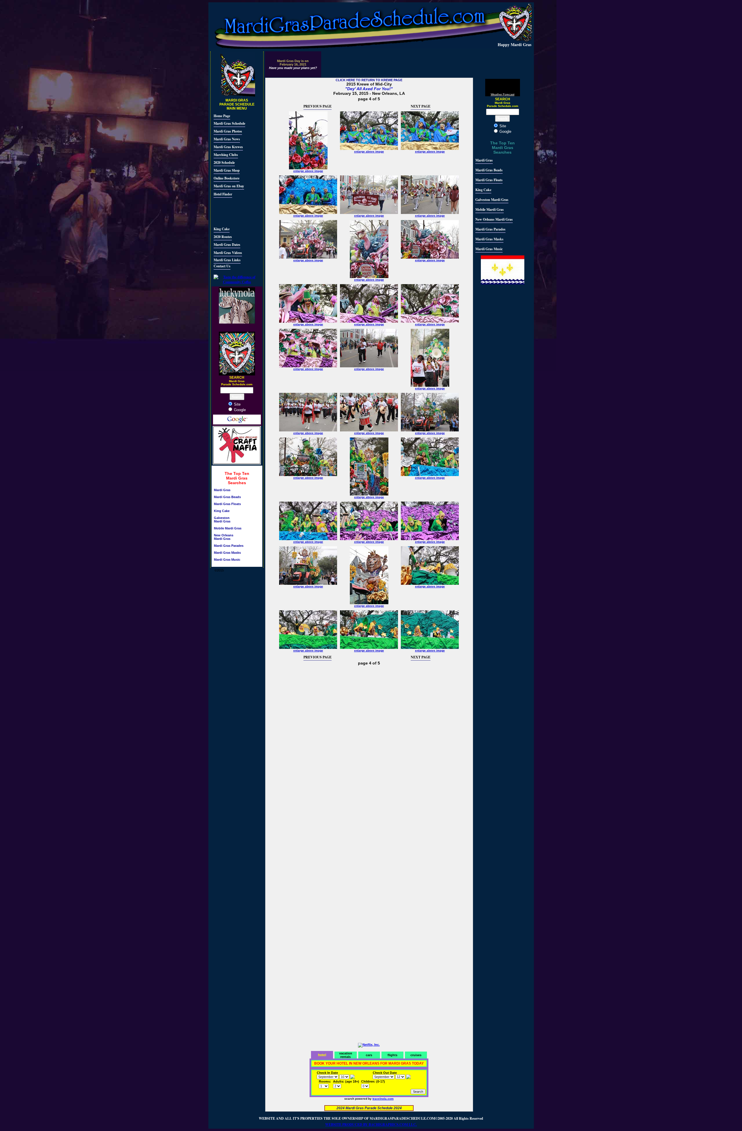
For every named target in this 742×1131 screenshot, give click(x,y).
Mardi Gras (222, 490)
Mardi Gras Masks (227, 552)
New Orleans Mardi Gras (223, 536)
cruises (415, 1055)
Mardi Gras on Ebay (229, 186)
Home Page (222, 115)
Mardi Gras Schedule (229, 123)
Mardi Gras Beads (227, 497)
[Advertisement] (231, 211)
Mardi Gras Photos (228, 131)
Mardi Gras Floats (227, 504)
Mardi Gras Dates (227, 244)
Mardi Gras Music (227, 559)
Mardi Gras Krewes (228, 146)
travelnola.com (383, 1098)
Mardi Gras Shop (227, 170)
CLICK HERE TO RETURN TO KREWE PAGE (369, 80)
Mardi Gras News (227, 139)
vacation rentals (345, 1055)
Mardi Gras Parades (228, 545)
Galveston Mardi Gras (222, 519)
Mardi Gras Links (227, 259)
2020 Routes (223, 236)
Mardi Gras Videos (228, 252)
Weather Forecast (502, 94)
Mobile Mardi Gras (227, 528)
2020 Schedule (224, 162)
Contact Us (222, 266)
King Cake (222, 228)
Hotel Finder (223, 194)
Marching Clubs (226, 154)
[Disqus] (369, 743)
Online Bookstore (226, 178)
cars (369, 1055)
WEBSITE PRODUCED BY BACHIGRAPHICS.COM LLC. (371, 1124)
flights (392, 1055)
